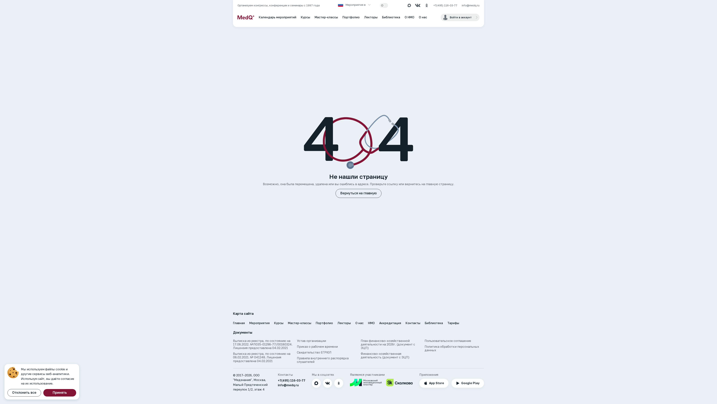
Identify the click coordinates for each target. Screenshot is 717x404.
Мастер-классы (326, 17)
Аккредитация (390, 323)
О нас (423, 17)
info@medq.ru (470, 5)
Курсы (305, 17)
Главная (239, 323)
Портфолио (351, 17)
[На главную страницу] (246, 17)
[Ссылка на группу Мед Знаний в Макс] (409, 5)
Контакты (413, 323)
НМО (371, 323)
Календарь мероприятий (277, 17)
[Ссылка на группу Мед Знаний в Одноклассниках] (426, 5)
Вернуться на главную (358, 193)
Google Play (470, 383)
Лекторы (371, 17)
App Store (436, 383)
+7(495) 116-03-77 (445, 5)
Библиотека (391, 17)
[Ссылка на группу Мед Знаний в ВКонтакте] (417, 5)
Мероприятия (259, 323)
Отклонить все (24, 392)
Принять (60, 392)
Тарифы (453, 323)
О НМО (409, 17)
